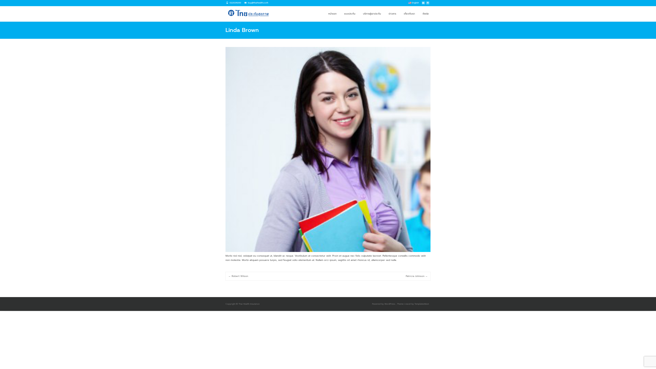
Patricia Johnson (417, 276)
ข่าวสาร (392, 14)
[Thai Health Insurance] (246, 13)
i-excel (407, 303)
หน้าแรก (332, 14)
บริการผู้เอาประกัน (372, 14)
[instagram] (427, 4)
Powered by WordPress (384, 303)
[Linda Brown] (328, 149)
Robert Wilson (238, 276)
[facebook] (423, 4)
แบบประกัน (349, 14)
